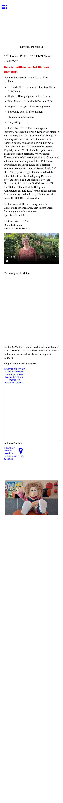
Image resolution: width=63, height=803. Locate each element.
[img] (31, 28)
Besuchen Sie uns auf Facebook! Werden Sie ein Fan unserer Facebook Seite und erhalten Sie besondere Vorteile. (14, 376)
